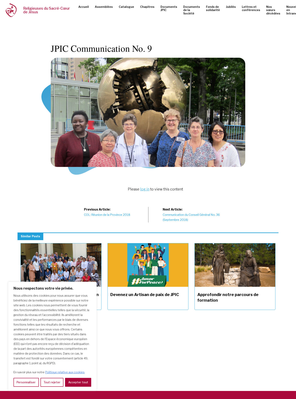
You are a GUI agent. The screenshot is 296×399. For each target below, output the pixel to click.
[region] (52, 336)
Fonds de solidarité (213, 8)
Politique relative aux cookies (65, 372)
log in (144, 189)
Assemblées (104, 6)
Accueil (83, 6)
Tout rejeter (51, 382)
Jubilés (231, 6)
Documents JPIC (168, 8)
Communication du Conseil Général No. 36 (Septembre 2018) (191, 214)
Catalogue (126, 6)
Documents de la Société (191, 10)
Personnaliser (26, 382)
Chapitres (147, 6)
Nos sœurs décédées (273, 10)
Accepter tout (78, 382)
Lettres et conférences (251, 8)
